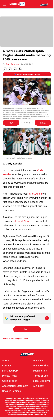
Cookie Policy (9, 380)
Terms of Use (40, 375)
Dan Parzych (12, 64)
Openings (38, 360)
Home (5, 338)
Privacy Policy (9, 375)
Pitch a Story (40, 370)
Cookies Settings (11, 391)
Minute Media (16, 398)
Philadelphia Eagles (19, 338)
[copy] (20, 69)
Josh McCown (22, 221)
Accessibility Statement (15, 385)
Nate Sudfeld (34, 193)
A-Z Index (38, 385)
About (5, 360)
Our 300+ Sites (41, 365)
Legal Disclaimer (42, 380)
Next (43, 122)
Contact (6, 365)
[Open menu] (4, 4)
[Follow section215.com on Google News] (47, 318)
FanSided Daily (10, 370)
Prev (11, 122)
